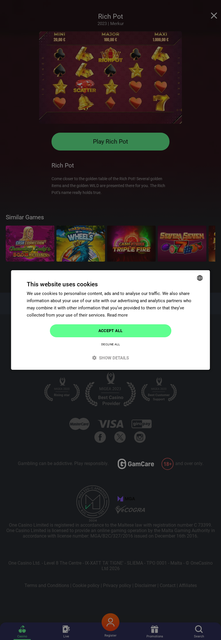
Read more (117, 315)
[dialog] (110, 320)
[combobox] (200, 278)
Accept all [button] (110, 330)
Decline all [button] (110, 344)
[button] (110, 358)
